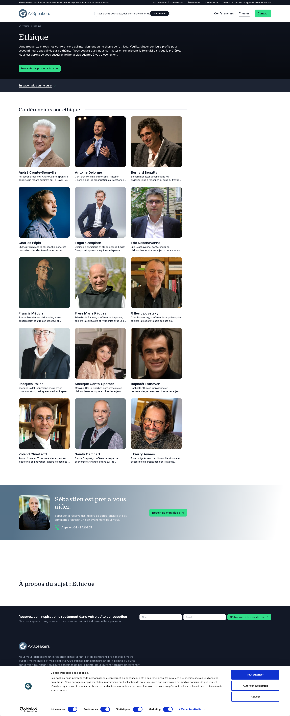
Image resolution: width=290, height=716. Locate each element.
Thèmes (244, 13)
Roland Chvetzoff (33, 454)
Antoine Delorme (88, 172)
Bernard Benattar (145, 172)
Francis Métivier (32, 313)
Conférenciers (224, 13)
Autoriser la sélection (255, 685)
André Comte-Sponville (38, 172)
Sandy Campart (87, 454)
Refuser (255, 696)
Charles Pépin (30, 243)
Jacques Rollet (31, 384)
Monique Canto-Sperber (94, 384)
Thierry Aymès (143, 454)
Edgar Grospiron (88, 243)
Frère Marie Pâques (90, 313)
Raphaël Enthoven (145, 384)
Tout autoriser (255, 674)
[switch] (105, 709)
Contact (263, 13)
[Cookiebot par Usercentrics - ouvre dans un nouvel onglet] (28, 709)
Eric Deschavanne (145, 243)
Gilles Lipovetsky (144, 313)
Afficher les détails (190, 709)
